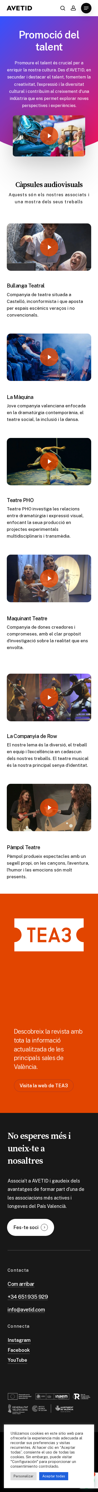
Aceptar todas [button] (53, 1476)
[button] (86, 8)
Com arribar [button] (21, 1284)
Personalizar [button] (23, 1476)
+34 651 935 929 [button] (28, 1297)
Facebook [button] (19, 1350)
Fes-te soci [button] (25, 1227)
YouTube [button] (17, 1360)
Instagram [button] (19, 1340)
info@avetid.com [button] (26, 1310)
